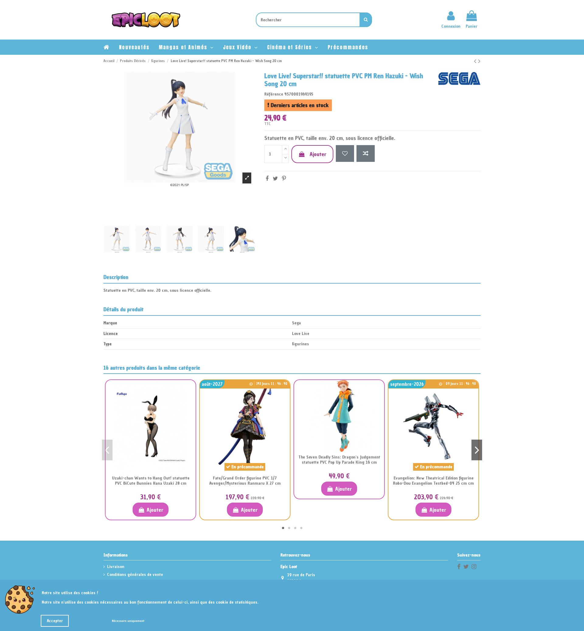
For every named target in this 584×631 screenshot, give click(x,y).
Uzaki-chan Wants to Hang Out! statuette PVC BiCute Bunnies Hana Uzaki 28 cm (150, 480)
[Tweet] (275, 178)
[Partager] (267, 178)
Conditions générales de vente (135, 574)
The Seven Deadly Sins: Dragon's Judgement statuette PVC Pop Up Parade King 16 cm (339, 459)
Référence (273, 94)
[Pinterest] (284, 178)
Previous (107, 450)
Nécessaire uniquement (128, 621)
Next (476, 450)
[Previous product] (476, 61)
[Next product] (479, 61)
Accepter (55, 621)
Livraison (115, 567)
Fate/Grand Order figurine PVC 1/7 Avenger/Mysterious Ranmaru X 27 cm (245, 480)
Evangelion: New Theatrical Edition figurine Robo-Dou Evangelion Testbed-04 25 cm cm (433, 480)
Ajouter (318, 154)
